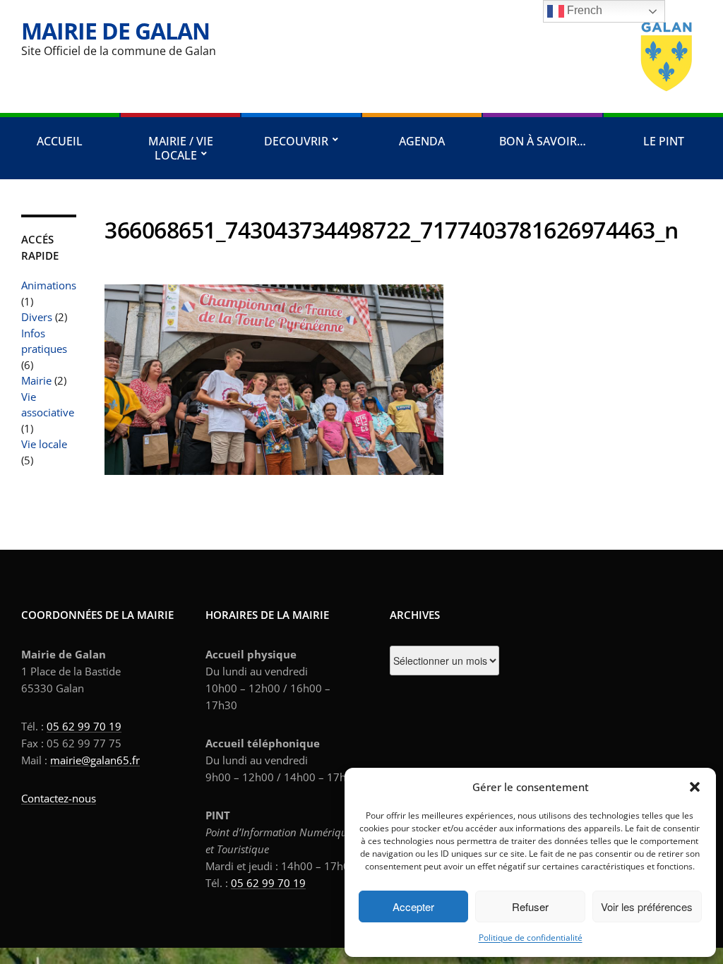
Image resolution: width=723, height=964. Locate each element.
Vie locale (44, 444)
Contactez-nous (58, 798)
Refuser (530, 906)
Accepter (413, 906)
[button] (695, 787)
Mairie (36, 380)
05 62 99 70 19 (84, 726)
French (583, 10)
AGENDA (422, 141)
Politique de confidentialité (530, 938)
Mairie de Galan (115, 31)
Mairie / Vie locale (180, 148)
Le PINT (663, 141)
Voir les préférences (647, 906)
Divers (36, 317)
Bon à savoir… (542, 141)
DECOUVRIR (296, 141)
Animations (48, 285)
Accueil (60, 141)
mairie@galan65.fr (95, 760)
